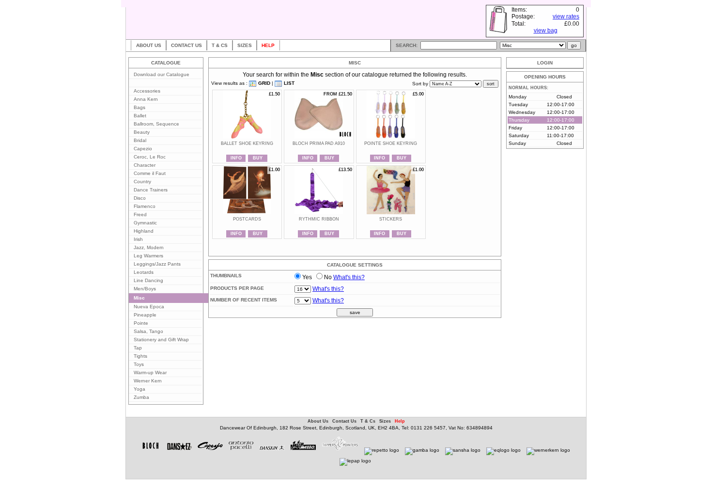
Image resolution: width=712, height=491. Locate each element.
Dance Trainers (151, 189)
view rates (566, 16)
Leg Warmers (148, 255)
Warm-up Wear (150, 372)
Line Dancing (148, 280)
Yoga (139, 389)
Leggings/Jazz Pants (157, 264)
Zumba (141, 397)
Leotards (144, 272)
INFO (236, 158)
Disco (140, 198)
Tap (138, 347)
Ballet (140, 115)
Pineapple (145, 314)
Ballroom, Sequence (156, 124)
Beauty (142, 132)
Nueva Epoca (149, 306)
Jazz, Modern (149, 247)
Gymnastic (145, 222)
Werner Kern (148, 380)
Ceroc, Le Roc (150, 156)
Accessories (147, 91)
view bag (545, 30)
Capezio (143, 148)
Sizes (244, 45)
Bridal (140, 140)
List (288, 83)
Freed (140, 214)
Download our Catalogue (161, 74)
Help (268, 45)
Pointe (141, 323)
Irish (138, 239)
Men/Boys (145, 288)
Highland (144, 231)
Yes (307, 277)
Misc (139, 298)
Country (142, 181)
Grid (263, 83)
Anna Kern (146, 99)
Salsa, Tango (148, 331)
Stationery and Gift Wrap (161, 339)
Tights (140, 356)
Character (144, 165)
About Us (148, 45)
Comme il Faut (150, 173)
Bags (139, 107)
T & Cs (220, 45)
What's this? (349, 277)
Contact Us (186, 45)
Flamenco (144, 206)
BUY (258, 158)
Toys (139, 364)
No (328, 277)
